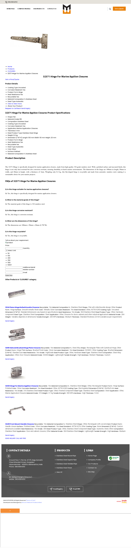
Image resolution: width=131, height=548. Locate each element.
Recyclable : (46, 307)
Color (10, 149)
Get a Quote (119, 9)
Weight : (20, 317)
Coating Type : (109, 310)
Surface (10, 151)
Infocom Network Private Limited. (32, 502)
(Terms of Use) (30, 500)
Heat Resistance (14, 142)
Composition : (42, 314)
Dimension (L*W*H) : (31, 312)
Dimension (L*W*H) (15, 137)
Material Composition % (16, 154)
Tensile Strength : (46, 317)
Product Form (13, 140)
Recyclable (12, 144)
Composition (12, 121)
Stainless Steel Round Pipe (66, 456)
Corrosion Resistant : (64, 310)
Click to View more (15, 104)
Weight (10, 135)
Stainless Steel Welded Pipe (66, 464)
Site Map (91, 472)
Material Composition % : (67, 307)
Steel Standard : (87, 310)
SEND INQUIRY (10, 438)
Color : (47, 310)
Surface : (26, 310)
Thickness (11, 131)
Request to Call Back (13, 108)
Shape (10, 117)
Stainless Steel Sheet (64, 468)
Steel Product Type (15, 133)
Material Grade (13, 119)
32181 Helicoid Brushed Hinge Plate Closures (23, 348)
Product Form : (15, 350)
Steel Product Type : (67, 353)
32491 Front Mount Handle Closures (19, 424)
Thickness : (97, 317)
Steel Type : (24, 314)
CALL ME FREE (21, 438)
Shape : (99, 307)
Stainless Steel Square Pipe (66, 460)
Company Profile (23, 9)
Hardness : (64, 317)
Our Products (38, 9)
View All (59, 472)
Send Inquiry (25, 108)
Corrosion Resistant (15, 126)
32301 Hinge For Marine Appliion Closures (21, 386)
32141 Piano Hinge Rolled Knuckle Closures (22, 307)
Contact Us (51, 9)
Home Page (11, 9)
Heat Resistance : (66, 312)
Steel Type (12, 147)
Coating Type (13, 124)
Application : (79, 314)
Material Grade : (116, 314)
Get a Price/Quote (12, 79)
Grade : (85, 312)
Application (12, 128)
